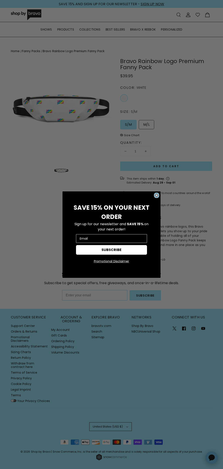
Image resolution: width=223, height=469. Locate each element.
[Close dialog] (156, 195)
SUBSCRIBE (111, 249)
